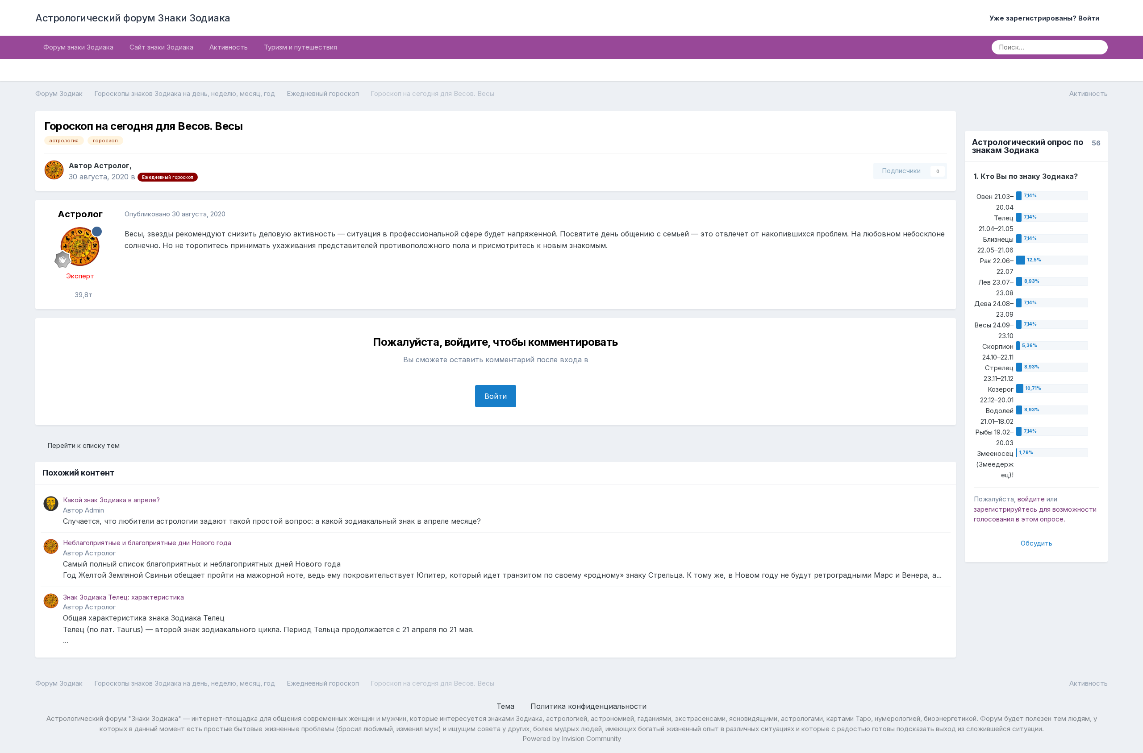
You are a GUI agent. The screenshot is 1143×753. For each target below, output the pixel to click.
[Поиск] (1098, 47)
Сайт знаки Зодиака (161, 47)
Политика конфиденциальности (588, 706)
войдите (1031, 499)
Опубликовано (175, 214)
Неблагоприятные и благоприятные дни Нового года (147, 542)
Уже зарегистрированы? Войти (1046, 18)
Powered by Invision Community (571, 738)
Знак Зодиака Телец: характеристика (123, 597)
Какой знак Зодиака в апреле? (111, 500)
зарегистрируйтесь (1005, 509)
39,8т (82, 294)
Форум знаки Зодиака (78, 47)
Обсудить (1036, 543)
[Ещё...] (940, 214)
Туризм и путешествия (300, 47)
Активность (228, 47)
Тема (506, 706)
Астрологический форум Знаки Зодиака (132, 18)
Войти (495, 396)
